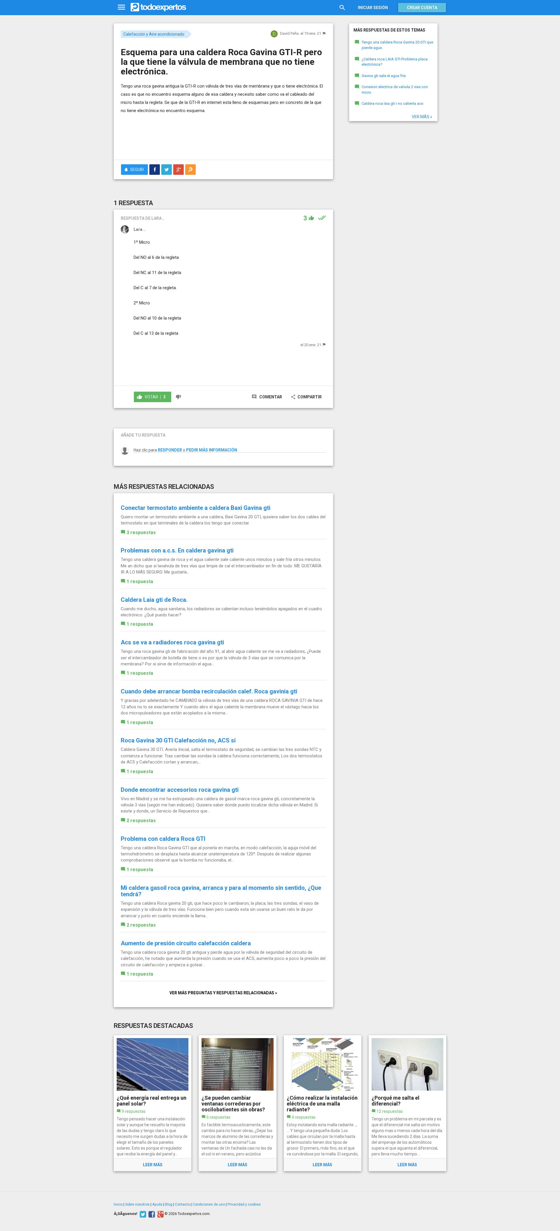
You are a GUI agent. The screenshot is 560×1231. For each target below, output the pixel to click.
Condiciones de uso (208, 1204)
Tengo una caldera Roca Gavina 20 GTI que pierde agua (397, 45)
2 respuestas (141, 820)
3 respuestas (141, 532)
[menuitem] (154, 169)
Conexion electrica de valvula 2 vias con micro (395, 90)
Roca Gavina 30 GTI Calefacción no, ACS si (178, 740)
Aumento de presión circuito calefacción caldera (186, 943)
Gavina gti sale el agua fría (384, 76)
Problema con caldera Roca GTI (163, 838)
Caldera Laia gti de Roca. (154, 599)
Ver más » (422, 116)
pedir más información (211, 450)
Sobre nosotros (137, 1204)
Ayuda (157, 1204)
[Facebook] (151, 1213)
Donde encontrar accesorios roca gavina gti (180, 789)
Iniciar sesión (373, 7)
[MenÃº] (121, 7)
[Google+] (160, 1213)
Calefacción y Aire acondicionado (153, 34)
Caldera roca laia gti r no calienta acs (392, 103)
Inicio (118, 1204)
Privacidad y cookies (244, 1204)
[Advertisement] (223, 139)
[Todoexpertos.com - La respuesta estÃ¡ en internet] (158, 7)
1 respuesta (140, 581)
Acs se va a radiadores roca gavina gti (172, 642)
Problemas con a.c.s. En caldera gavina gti (177, 550)
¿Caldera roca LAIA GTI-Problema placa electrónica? (395, 62)
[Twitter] (142, 1213)
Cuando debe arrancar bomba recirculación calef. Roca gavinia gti (209, 691)
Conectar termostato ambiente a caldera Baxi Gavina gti (195, 507)
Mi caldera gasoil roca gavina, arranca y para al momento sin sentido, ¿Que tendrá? (221, 891)
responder (170, 450)
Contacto (182, 1204)
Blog (168, 1204)
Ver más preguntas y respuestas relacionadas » (223, 993)
